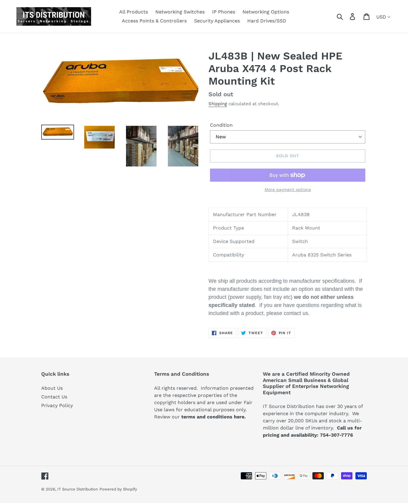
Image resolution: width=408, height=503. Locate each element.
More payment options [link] (288, 189)
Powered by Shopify (118, 489)
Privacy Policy (57, 405)
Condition (221, 125)
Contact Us (54, 397)
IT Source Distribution (77, 489)
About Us (52, 388)
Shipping (217, 103)
